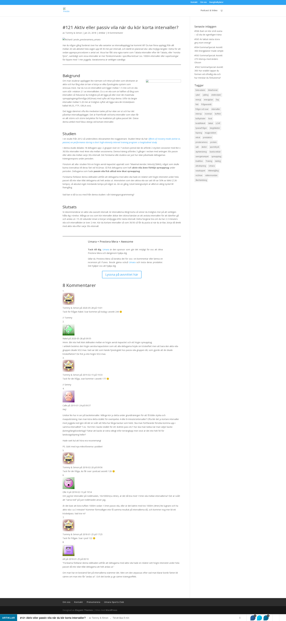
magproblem (210, 133)
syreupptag (216, 156)
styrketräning (201, 151)
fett (197, 104)
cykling (205, 95)
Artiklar (102, 32)
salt (197, 147)
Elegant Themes (84, 610)
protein (213, 142)
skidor (204, 147)
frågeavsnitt (206, 104)
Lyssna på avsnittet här (121, 274)
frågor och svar (202, 109)
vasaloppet (200, 170)
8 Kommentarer (115, 32)
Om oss (203, 2)
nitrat (198, 137)
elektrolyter (216, 95)
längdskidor (215, 128)
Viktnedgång (213, 170)
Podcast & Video (209, 10)
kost (210, 118)
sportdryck (214, 147)
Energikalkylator (216, 2)
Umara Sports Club (114, 602)
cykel (198, 95)
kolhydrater (200, 118)
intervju (199, 114)
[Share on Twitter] (259, 617)
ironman (208, 114)
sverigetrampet (202, 156)
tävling (218, 161)
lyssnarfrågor (201, 128)
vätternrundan (211, 175)
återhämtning (201, 180)
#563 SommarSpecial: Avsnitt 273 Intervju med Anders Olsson (208, 59)
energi (198, 99)
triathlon (199, 161)
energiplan (208, 99)
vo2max (199, 175)
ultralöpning (201, 166)
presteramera (201, 142)
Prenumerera (93, 602)
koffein (218, 114)
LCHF (218, 123)
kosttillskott (200, 123)
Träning (209, 161)
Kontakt (194, 2)
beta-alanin (200, 90)
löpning (199, 133)
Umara (106, 249)
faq (217, 99)
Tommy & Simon (73, 32)
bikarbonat (212, 90)
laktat (210, 123)
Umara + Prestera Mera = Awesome (110, 241)
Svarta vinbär (215, 151)
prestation (207, 137)
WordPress (111, 610)
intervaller (216, 109)
